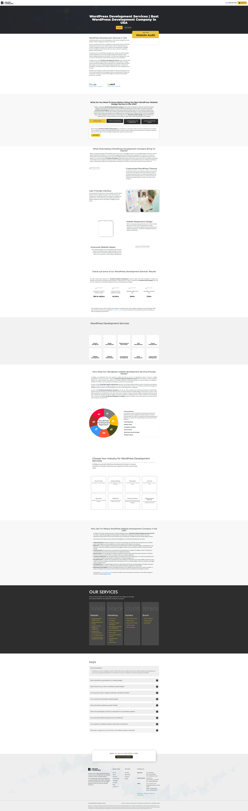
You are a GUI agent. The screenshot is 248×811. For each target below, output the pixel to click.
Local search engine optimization (114, 623)
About (114, 774)
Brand (126, 778)
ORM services (112, 642)
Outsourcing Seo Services (113, 639)
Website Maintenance (110, 357)
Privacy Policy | (134, 803)
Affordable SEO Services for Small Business (115, 627)
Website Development (95, 357)
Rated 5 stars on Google (95, 86)
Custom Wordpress (95, 344)
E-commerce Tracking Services (115, 635)
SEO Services (112, 618)
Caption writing (130, 625)
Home (114, 772)
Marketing (127, 774)
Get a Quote (128, 27)
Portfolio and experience (114, 121)
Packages (115, 780)
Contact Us (243, 2)
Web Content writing (132, 623)
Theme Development (153, 344)
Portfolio (119, 27)
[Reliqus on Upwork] (152, 793)
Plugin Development (110, 344)
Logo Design (147, 623)
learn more (96, 135)
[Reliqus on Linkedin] (146, 793)
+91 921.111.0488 (153, 788)
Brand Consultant (148, 618)
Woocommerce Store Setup (124, 344)
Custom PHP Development (153, 357)
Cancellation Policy (155, 803)
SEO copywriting (131, 627)
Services (115, 776)
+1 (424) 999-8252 (152, 781)
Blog (114, 784)
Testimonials (116, 778)
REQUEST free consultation (124, 757)
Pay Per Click (112, 632)
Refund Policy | (147, 803)
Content (127, 776)
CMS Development (138, 344)
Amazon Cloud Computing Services (97, 632)
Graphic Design (148, 620)
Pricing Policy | (141, 803)
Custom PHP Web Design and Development (96, 627)
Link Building (112, 620)
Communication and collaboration (132, 121)
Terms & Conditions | (126, 803)
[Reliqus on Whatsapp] (140, 795)
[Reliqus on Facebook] (140, 793)
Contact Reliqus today (106, 572)
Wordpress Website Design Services (97, 619)
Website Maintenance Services (97, 623)
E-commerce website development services (97, 638)
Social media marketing (115, 630)
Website (127, 772)
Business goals (97, 121)
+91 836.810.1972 (153, 790)
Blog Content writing (132, 618)
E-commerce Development (124, 357)
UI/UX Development (138, 357)
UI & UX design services (97, 635)
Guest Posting (130, 620)
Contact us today (117, 310)
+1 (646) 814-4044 (153, 776)
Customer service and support (149, 121)
